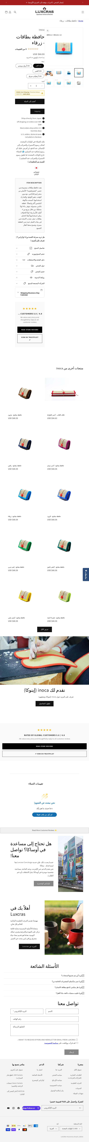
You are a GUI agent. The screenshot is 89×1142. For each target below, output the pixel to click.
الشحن (35, 57)
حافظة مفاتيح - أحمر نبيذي (55, 466)
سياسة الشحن (57, 1075)
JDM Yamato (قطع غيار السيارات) (15, 1076)
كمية (43, 81)
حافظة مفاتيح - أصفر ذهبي (16, 618)
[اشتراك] (80, 1108)
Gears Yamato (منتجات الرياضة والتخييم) (15, 1084)
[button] (82, 12)
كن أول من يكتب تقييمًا (44, 815)
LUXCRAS (63, 1137)
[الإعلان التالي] (6, 2)
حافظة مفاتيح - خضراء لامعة (56, 618)
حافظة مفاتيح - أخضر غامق (55, 567)
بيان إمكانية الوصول (57, 1091)
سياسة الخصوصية (51, 1043)
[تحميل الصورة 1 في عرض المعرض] (78, 72)
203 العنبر (38, 71)
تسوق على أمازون (16, 1070)
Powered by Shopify (73, 1137)
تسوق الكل (77, 1070)
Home (80, 21)
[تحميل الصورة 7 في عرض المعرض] (58, 82)
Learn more (26, 94)
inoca (41, 29)
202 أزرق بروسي (24, 66)
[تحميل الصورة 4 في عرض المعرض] (48, 72)
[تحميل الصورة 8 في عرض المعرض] (48, 82)
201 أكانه (38, 66)
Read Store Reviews (29, 330)
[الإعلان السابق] (82, 2)
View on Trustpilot (29, 338)
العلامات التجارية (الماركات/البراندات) (74, 1076)
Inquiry (37, 111)
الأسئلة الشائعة (37, 1075)
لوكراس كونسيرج (38, 1080)
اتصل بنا (39, 1070)
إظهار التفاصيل (44, 703)
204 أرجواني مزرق (35, 76)
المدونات (78, 1088)
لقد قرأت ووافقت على (60, 1043)
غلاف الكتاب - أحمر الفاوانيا (56, 415)
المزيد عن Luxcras (29, 946)
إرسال (71, 1052)
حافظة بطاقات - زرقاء (68, 21)
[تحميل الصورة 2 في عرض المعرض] (68, 72)
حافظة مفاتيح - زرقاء (14, 516)
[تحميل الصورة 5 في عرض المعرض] (78, 82)
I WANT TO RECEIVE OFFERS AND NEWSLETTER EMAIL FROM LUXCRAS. (46, 1040)
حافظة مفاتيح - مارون (15, 415)
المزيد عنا (59, 1070)
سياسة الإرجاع (57, 1080)
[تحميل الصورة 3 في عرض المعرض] (58, 72)
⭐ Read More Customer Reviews (44, 830)
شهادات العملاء (78, 1093)
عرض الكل (44, 629)
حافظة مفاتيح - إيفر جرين (16, 567)
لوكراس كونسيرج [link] (43, 883)
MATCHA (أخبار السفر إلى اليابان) (15, 1092)
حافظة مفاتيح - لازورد (54, 516)
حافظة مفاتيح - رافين (14, 466)
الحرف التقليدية (76, 1083)
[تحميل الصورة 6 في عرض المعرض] (68, 82)
